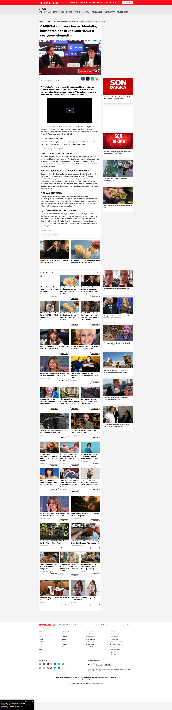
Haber (79, 679)
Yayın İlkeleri (130, 625)
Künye (123, 625)
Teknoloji (64, 636)
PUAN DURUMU (58, 12)
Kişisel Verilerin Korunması (117, 641)
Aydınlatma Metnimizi (16, 706)
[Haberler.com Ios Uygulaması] (91, 664)
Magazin (41, 639)
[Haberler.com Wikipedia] (43, 668)
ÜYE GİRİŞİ (129, 2)
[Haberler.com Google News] (40, 664)
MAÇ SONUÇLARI (45, 12)
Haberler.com (90, 631)
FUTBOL (77, 12)
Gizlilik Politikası (114, 636)
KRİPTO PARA (102, 3)
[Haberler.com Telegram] (55, 668)
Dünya (40, 649)
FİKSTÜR (69, 12)
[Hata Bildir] (82, 683)
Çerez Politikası (114, 639)
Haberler (41, 631)
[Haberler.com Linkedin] (55, 664)
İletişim (117, 625)
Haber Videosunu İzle (86, 71)
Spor (48, 21)
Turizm (64, 641)
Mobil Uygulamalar (115, 649)
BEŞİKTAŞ (86, 12)
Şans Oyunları (90, 641)
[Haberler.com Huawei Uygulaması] (108, 664)
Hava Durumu (90, 634)
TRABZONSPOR (122, 12)
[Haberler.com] (48, 625)
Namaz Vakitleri (90, 636)
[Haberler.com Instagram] (51, 664)
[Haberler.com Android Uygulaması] (99, 664)
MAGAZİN (84, 3)
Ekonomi (41, 634)
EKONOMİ (74, 3)
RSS (111, 652)
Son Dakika (42, 641)
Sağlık (64, 634)
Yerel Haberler (66, 647)
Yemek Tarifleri (90, 647)
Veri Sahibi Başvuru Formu (117, 644)
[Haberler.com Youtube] (47, 668)
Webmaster (113, 647)
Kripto (40, 644)
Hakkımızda (104, 625)
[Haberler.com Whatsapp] (59, 664)
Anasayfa (41, 21)
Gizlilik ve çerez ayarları (73, 683)
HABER (113, 3)
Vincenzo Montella (46, 235)
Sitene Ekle (113, 654)
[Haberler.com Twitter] (47, 664)
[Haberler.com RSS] (40, 668)
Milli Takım (55, 235)
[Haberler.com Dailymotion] (59, 668)
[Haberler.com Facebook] (43, 664)
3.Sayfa (41, 647)
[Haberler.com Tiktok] (51, 668)
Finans (64, 639)
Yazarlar (64, 644)
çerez (3, 703)
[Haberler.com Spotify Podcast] (62, 664)
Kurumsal (112, 631)
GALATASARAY (109, 12)
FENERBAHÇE (97, 12)
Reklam (111, 625)
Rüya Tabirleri (90, 644)
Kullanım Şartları (114, 634)
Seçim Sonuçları (90, 639)
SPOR (92, 3)
